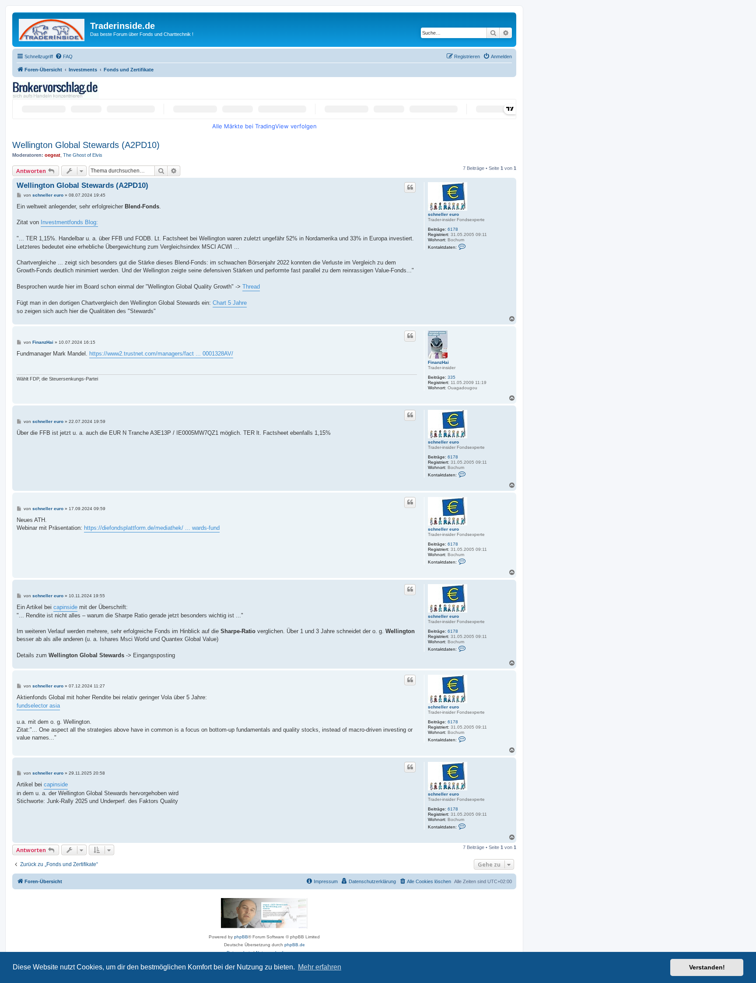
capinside (65, 607)
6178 (453, 229)
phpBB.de (294, 944)
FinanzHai (438, 362)
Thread (251, 286)
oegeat (52, 155)
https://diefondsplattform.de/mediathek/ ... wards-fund (152, 528)
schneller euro (443, 214)
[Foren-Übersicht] (52, 28)
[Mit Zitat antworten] (410, 187)
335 (451, 377)
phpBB (241, 936)
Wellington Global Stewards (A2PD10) (86, 145)
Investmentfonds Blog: (69, 222)
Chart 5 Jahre (230, 302)
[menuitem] (64, 56)
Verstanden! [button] (707, 967)
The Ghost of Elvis (82, 155)
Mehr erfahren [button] (319, 967)
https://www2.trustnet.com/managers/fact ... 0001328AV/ (161, 353)
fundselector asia (38, 705)
